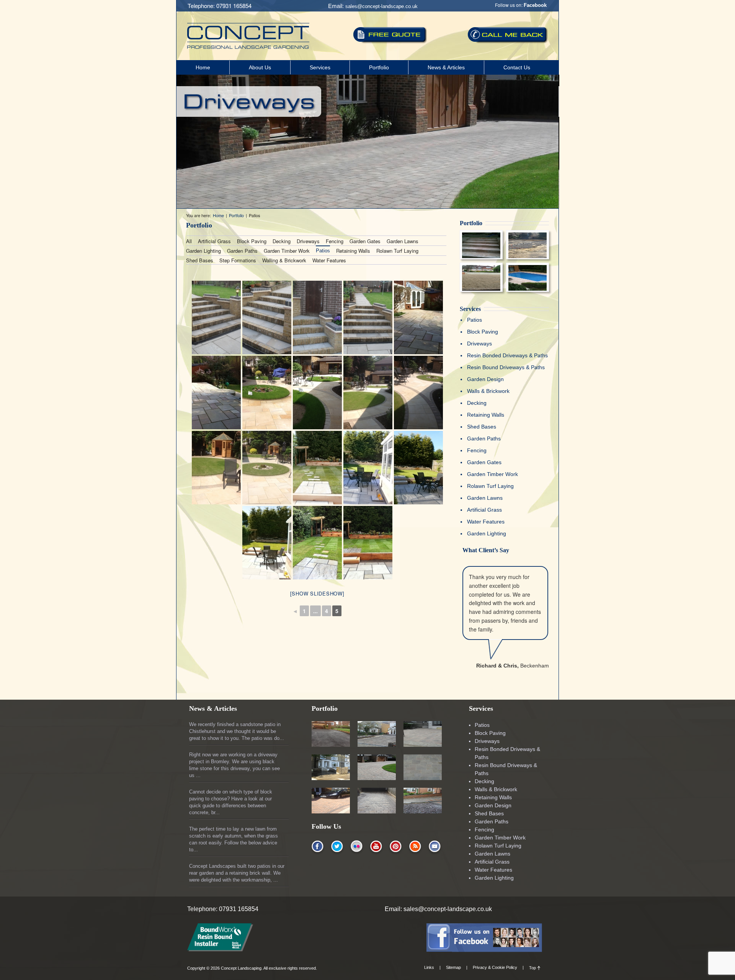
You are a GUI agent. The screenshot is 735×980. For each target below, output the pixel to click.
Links (429, 967)
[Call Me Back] (508, 35)
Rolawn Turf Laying (397, 250)
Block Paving (251, 241)
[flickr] (356, 847)
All (189, 241)
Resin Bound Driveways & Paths (506, 367)
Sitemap (453, 967)
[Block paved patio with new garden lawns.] (266, 392)
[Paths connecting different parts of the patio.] (317, 392)
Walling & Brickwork (284, 260)
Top (532, 967)
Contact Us (516, 67)
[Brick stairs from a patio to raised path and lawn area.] (367, 317)
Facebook (535, 5)
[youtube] (376, 847)
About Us (260, 67)
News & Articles (446, 67)
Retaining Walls (353, 250)
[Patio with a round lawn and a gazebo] (266, 467)
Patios (323, 251)
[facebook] (317, 847)
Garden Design (485, 379)
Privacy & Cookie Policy (495, 967)
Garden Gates (365, 241)
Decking (282, 241)
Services (320, 67)
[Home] (248, 47)
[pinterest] (395, 847)
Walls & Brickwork (488, 391)
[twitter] (337, 847)
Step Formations (237, 260)
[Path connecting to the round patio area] (418, 392)
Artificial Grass (214, 241)
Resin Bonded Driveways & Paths (507, 355)
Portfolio (379, 67)
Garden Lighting (203, 250)
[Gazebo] (216, 467)
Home (203, 67)
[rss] (415, 847)
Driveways (308, 241)
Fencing (334, 241)
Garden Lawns (402, 241)
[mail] (435, 847)
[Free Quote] (390, 35)
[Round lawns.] (367, 392)
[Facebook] (484, 950)
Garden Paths (242, 250)
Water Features (329, 260)
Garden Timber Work (287, 250)
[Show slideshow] (317, 593)
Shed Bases (199, 260)
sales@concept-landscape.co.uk (381, 6)
